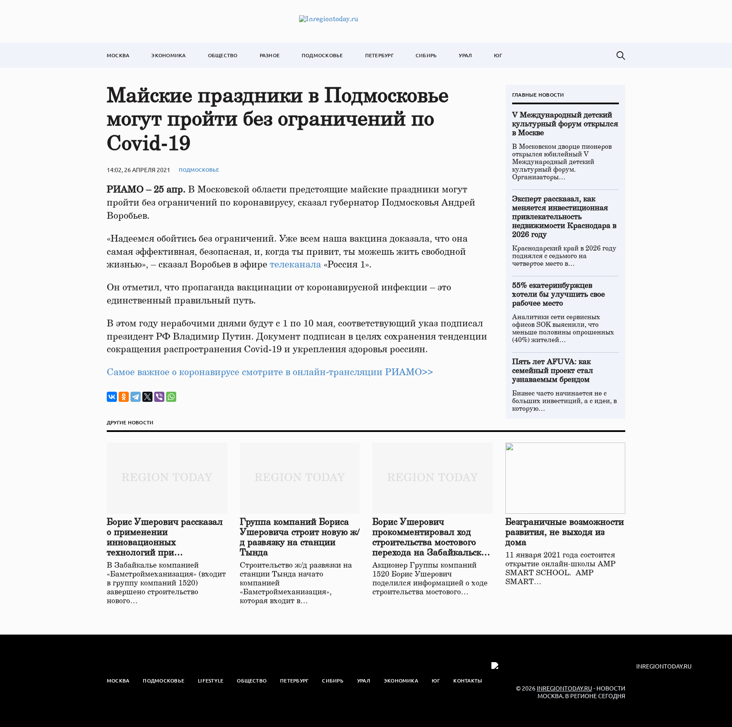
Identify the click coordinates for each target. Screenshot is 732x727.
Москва (118, 55)
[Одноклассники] (124, 397)
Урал (465, 55)
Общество (223, 55)
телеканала (295, 264)
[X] (147, 397)
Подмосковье (322, 55)
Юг (498, 55)
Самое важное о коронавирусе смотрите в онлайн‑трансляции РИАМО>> (270, 372)
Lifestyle (210, 680)
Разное (270, 55)
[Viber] (159, 397)
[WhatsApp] (171, 397)
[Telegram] (135, 397)
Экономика (168, 55)
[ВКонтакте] (112, 397)
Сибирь (426, 55)
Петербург (379, 55)
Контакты (467, 680)
